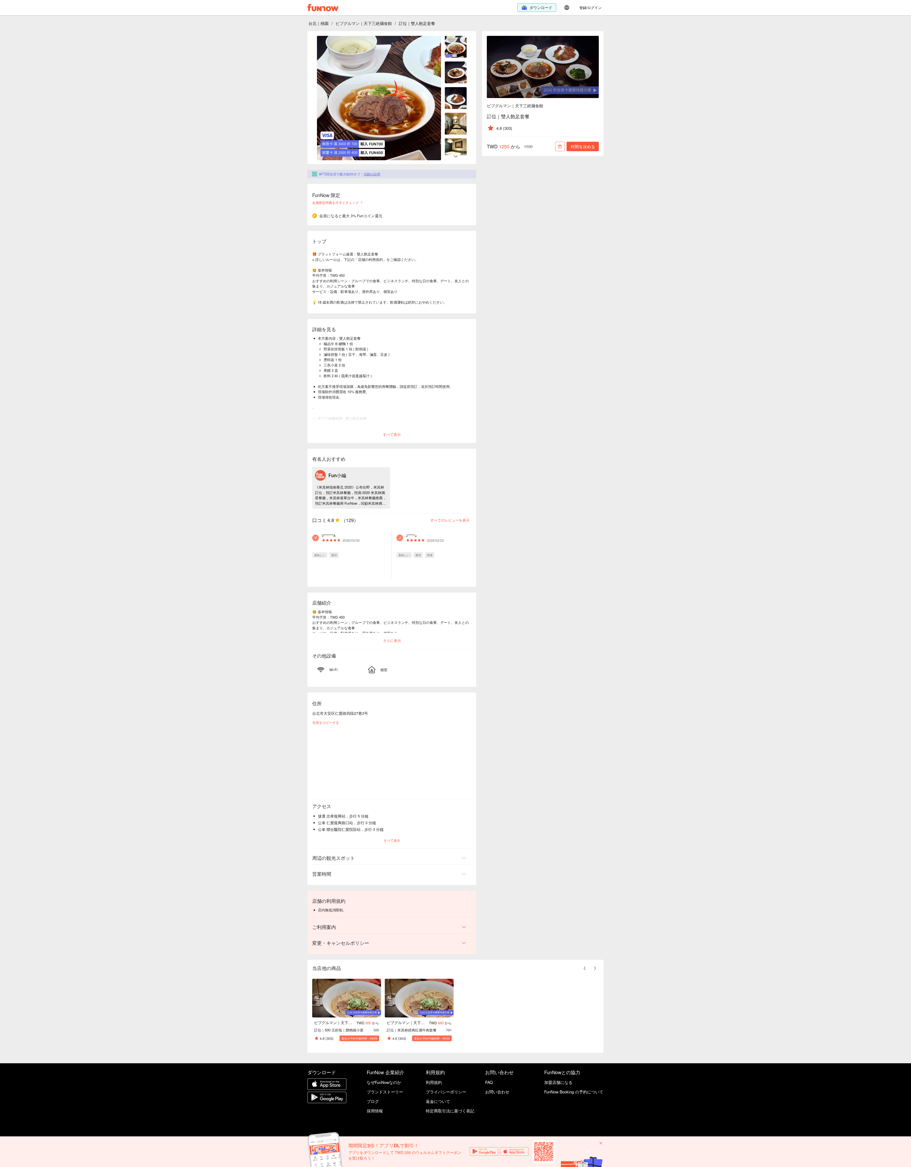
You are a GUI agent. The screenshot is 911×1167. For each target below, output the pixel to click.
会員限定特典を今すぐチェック (335, 202)
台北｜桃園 (318, 23)
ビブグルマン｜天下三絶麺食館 (363, 23)
